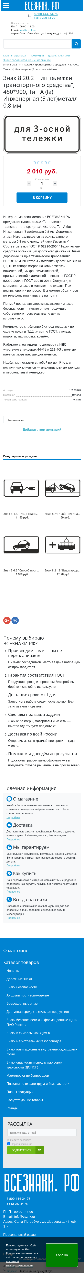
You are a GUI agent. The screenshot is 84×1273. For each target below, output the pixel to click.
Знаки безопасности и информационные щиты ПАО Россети (42, 1022)
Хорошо (62, 1255)
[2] (38, 161)
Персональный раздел (20, 1234)
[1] (34, 161)
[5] (49, 161)
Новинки (13, 970)
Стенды (12, 1108)
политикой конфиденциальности (19, 1263)
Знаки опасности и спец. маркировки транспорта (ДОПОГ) (34, 1064)
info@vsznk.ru (27, 30)
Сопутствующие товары (25, 1100)
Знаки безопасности (22, 987)
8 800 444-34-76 (46, 14)
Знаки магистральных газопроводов (34, 1041)
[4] (45, 161)
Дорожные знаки (19, 978)
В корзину (42, 197)
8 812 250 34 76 (44, 18)
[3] (42, 161)
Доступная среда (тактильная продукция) (38, 1011)
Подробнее (13, 817)
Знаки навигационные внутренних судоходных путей (42, 1051)
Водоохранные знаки (23, 1003)
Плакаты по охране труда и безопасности (38, 1083)
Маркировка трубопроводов (28, 1075)
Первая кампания (21, 1144)
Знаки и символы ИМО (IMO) (28, 1032)
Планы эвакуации (20, 1091)
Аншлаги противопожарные (28, 995)
